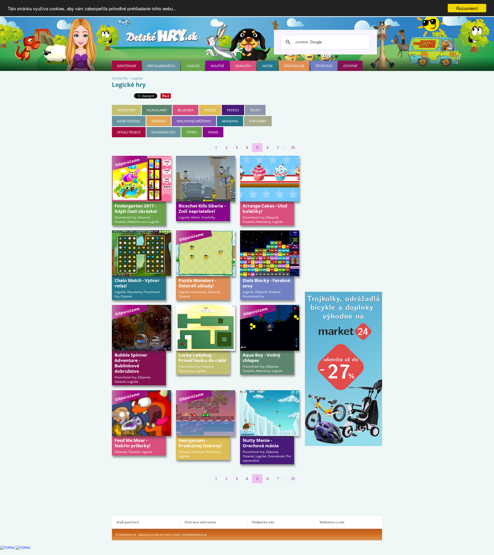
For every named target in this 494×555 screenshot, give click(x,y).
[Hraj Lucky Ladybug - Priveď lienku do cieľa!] (205, 328)
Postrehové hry (125, 217)
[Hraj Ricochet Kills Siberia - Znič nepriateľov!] (205, 179)
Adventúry (126, 110)
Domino (159, 121)
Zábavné (144, 217)
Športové (323, 65)
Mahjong (230, 121)
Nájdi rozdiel (128, 121)
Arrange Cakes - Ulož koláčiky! (265, 208)
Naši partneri (128, 522)
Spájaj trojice (128, 132)
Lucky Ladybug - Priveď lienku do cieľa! (202, 357)
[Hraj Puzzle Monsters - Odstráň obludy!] (205, 253)
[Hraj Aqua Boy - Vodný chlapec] (269, 328)
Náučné (217, 65)
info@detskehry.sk (194, 534)
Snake (213, 132)
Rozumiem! (467, 8)
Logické (193, 65)
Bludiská (185, 110)
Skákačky (243, 65)
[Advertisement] (205, 498)
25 (293, 147)
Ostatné (350, 65)
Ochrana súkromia (200, 522)
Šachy (255, 110)
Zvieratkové (276, 456)
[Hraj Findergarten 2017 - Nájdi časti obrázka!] (141, 179)
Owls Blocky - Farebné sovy (266, 283)
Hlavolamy (157, 110)
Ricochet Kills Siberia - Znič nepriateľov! (202, 208)
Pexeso (233, 110)
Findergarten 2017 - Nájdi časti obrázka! (135, 208)
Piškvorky (258, 121)
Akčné (267, 65)
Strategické (294, 65)
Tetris (192, 132)
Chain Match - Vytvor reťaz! (137, 283)
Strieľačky (208, 217)
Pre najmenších (161, 65)
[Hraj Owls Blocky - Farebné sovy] (269, 253)
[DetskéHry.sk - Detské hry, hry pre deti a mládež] (163, 37)
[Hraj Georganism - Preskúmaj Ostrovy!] (205, 413)
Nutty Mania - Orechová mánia (261, 443)
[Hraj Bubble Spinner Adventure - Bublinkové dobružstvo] (141, 328)
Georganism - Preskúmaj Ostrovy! (200, 443)
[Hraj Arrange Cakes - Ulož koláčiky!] (269, 179)
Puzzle (210, 110)
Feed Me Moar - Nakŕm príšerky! (132, 443)
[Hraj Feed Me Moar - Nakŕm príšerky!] (141, 413)
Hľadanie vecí (163, 132)
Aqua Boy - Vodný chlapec (261, 357)
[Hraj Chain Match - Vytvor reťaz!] (141, 253)
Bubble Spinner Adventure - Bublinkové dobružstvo (130, 363)
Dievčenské (126, 65)
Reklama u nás (332, 522)
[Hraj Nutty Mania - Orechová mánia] (269, 413)
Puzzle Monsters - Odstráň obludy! (197, 283)
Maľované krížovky (194, 121)
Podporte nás (263, 522)
